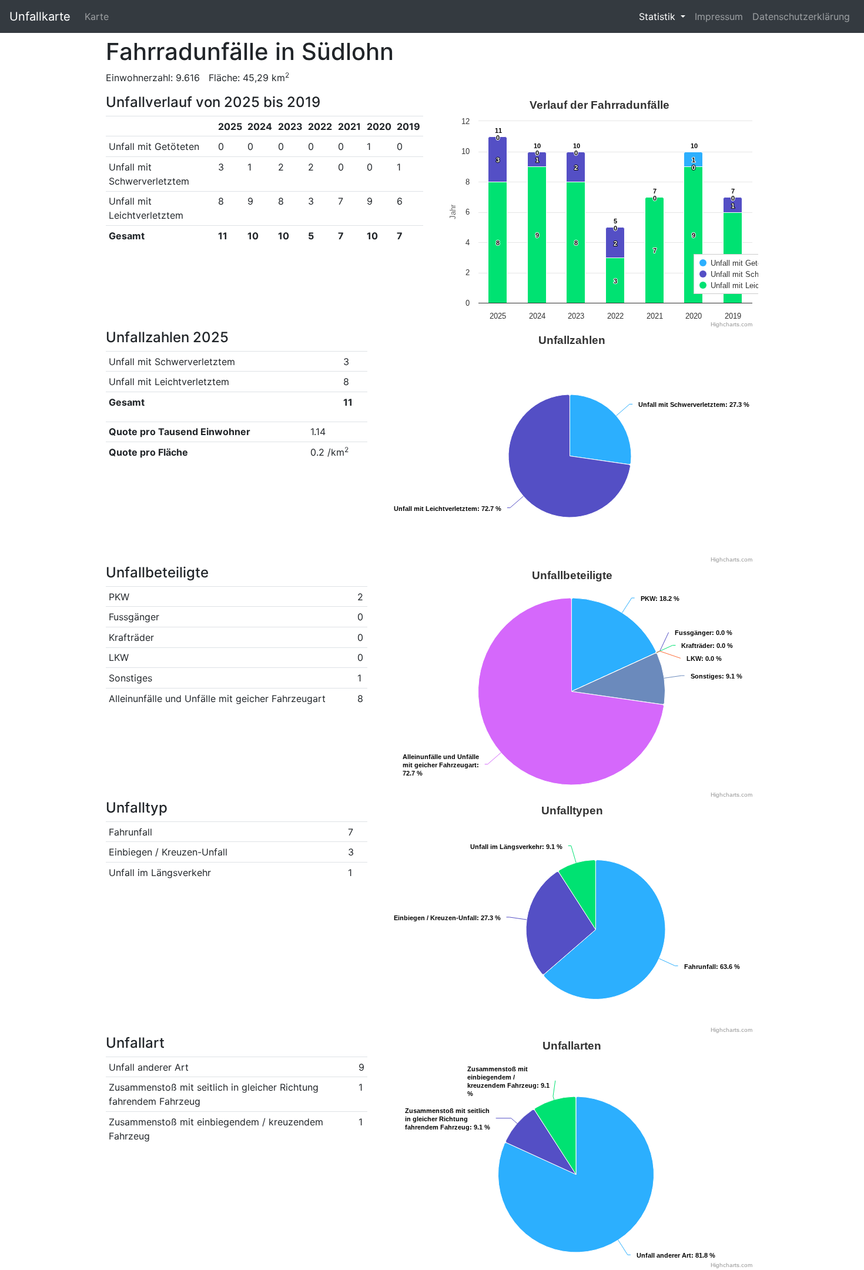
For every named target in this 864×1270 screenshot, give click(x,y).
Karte (97, 16)
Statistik (658, 16)
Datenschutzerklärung (801, 16)
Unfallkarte (40, 16)
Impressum (719, 16)
